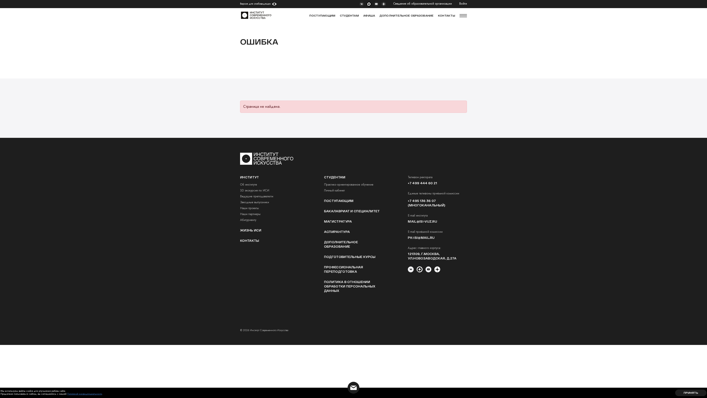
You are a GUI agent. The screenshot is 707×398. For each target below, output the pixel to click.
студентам (335, 177)
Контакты (249, 240)
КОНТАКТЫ (446, 15)
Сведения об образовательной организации (422, 4)
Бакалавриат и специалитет (352, 211)
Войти (463, 4)
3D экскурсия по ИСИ (254, 190)
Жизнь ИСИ (250, 230)
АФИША (369, 15)
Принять (691, 392)
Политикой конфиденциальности (84, 394)
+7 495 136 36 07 (422, 201)
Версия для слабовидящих (255, 4)
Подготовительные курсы (350, 257)
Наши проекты (249, 208)
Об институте (248, 184)
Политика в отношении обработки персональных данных (349, 286)
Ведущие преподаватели (256, 196)
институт (249, 177)
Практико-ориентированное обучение (348, 184)
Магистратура (338, 221)
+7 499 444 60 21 (422, 183)
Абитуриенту (248, 220)
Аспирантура (337, 231)
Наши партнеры (250, 214)
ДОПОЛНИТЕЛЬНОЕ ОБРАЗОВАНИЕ (406, 15)
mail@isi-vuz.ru (422, 221)
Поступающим (322, 15)
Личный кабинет (334, 190)
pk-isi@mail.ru (421, 237)
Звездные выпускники (254, 202)
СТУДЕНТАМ (349, 15)
